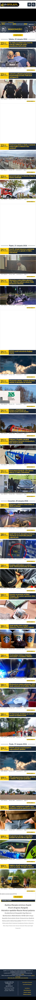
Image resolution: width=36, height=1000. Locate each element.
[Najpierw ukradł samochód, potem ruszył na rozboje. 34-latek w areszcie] (18, 879)
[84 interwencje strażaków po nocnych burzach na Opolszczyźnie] (18, 728)
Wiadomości (11, 22)
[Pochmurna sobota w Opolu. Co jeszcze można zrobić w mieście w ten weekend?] (18, 161)
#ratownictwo (24, 918)
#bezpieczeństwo (18, 905)
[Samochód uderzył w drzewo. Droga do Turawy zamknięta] (18, 190)
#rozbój (7, 913)
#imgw (31, 915)
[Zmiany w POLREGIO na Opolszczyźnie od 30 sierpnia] (18, 424)
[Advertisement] (18, 123)
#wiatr (18, 918)
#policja (8, 905)
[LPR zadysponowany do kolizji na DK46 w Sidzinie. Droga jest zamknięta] (18, 791)
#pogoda (24, 908)
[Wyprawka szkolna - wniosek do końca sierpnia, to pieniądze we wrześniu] (18, 395)
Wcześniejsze (18, 896)
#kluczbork (24, 920)
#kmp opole (27, 925)
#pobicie (31, 918)
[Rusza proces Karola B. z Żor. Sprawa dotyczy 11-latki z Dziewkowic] (18, 485)
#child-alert (25, 915)
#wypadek (18, 913)
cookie (22, 974)
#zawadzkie (17, 920)
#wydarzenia (21, 923)
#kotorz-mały (12, 925)
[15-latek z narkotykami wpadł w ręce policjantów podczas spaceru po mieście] (18, 821)
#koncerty (31, 923)
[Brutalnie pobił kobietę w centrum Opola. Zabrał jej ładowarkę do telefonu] (18, 579)
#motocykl (22, 925)
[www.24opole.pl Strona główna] (9, 5)
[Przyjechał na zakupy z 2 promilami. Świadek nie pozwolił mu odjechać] (18, 850)
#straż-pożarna (29, 910)
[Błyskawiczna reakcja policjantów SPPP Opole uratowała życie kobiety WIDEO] (18, 698)
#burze (19, 910)
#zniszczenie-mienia (8, 920)
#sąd (24, 913)
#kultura (26, 923)
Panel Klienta (27, 988)
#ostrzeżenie (11, 918)
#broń (10, 923)
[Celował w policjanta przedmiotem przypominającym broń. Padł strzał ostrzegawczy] (18, 90)
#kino (4, 925)
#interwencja (5, 923)
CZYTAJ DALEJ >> (31, 70)
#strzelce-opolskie (8, 910)
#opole (28, 905)
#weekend (14, 923)
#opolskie (5, 918)
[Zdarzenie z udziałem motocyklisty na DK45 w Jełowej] (18, 519)
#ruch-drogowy (14, 908)
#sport (7, 925)
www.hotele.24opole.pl (27, 984)
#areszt (12, 913)
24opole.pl (3, 22)
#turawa (17, 925)
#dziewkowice (16, 915)
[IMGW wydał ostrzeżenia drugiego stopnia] (18, 365)
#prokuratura (7, 915)
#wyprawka (18, 928)
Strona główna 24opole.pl (27, 982)
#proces (28, 913)
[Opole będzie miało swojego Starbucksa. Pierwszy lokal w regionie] (18, 640)
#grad (31, 925)
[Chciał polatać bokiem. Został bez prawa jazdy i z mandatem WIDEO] (18, 669)
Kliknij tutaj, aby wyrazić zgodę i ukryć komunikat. (18, 977)
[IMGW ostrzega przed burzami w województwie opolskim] (18, 762)
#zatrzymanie (30, 920)
